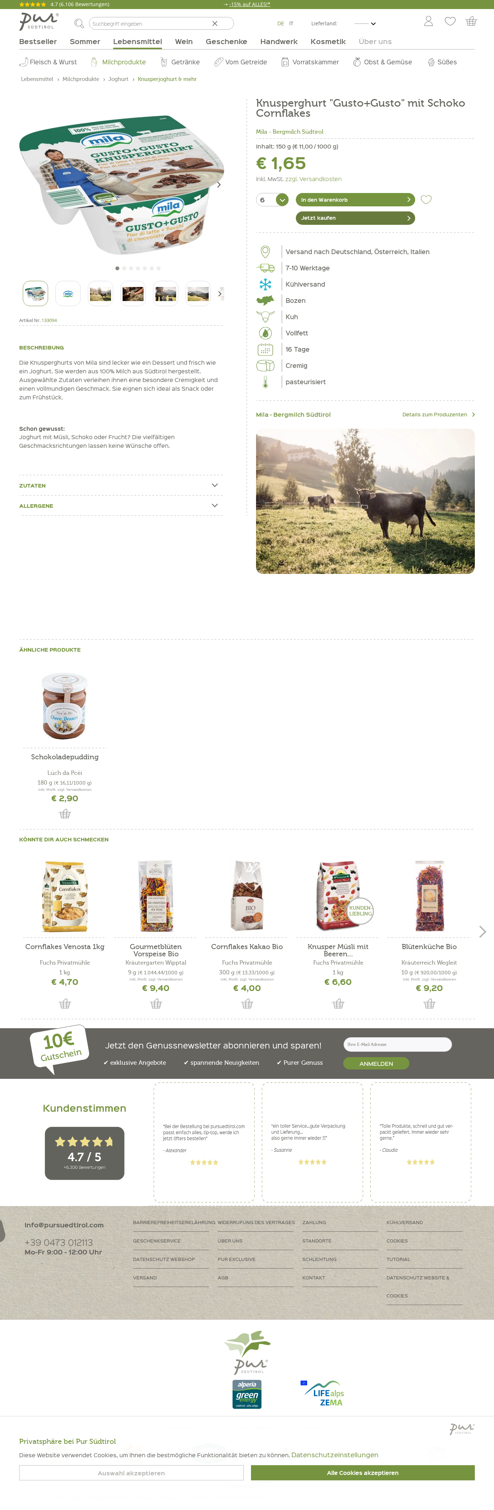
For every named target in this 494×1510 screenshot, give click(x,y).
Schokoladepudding (65, 757)
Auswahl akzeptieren (131, 1473)
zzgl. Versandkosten (313, 179)
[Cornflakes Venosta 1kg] (65, 896)
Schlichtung (319, 1259)
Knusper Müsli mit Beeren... (338, 950)
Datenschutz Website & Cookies (418, 1286)
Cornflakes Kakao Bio (247, 947)
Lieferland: (324, 23)
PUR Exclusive (237, 1259)
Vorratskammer (316, 61)
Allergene (36, 505)
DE (280, 23)
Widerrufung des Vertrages (256, 1222)
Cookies (397, 1240)
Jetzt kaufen (318, 217)
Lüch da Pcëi (64, 773)
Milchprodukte (124, 61)
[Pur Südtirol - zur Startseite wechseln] (39, 22)
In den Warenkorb (324, 199)
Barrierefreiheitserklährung (174, 1222)
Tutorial (398, 1259)
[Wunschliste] (450, 21)
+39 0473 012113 (59, 1242)
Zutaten (32, 485)
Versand (145, 1277)
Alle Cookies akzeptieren (363, 1473)
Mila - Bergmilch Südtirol (289, 132)
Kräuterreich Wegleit (429, 963)
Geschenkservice (157, 1240)
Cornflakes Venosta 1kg (65, 947)
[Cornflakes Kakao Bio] (247, 896)
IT (291, 23)
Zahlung (314, 1222)
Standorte (317, 1240)
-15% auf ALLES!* (250, 4)
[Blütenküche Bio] (429, 896)
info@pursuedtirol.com (64, 1225)
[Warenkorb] (474, 21)
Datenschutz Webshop (164, 1259)
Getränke (185, 61)
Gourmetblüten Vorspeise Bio (156, 950)
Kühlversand (405, 1222)
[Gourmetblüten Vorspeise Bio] (156, 896)
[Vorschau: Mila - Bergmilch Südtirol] (68, 293)
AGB (223, 1277)
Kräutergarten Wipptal (155, 963)
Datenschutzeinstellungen (335, 1454)
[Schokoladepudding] (65, 706)
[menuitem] (428, 21)
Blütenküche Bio (429, 947)
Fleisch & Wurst (53, 61)
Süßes (447, 61)
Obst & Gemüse (388, 61)
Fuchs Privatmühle (65, 963)
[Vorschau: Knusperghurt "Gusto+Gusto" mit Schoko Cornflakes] (35, 293)
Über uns (230, 1240)
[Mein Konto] (428, 21)
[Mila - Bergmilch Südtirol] (365, 501)
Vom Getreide (246, 61)
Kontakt (313, 1277)
